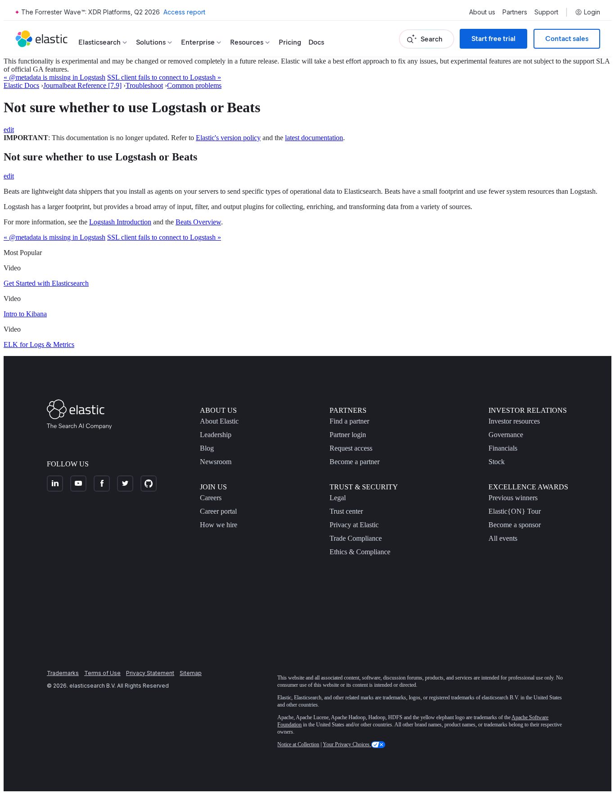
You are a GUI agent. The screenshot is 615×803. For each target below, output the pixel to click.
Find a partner (349, 421)
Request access (351, 448)
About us (482, 12)
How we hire (218, 525)
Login (592, 12)
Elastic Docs (21, 85)
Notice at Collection (298, 744)
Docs (316, 42)
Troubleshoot (144, 85)
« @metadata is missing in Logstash (54, 77)
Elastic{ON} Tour (514, 511)
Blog (207, 448)
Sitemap (191, 673)
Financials (502, 448)
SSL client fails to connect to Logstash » (164, 77)
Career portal (218, 511)
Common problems (194, 85)
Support (546, 12)
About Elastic (219, 421)
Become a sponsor (514, 525)
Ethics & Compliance (360, 552)
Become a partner (355, 461)
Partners (514, 12)
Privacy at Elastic (354, 525)
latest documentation (314, 137)
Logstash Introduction (120, 222)
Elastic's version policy (228, 137)
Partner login (348, 434)
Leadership (215, 434)
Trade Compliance (356, 538)
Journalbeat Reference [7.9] (82, 85)
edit (9, 129)
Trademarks (63, 673)
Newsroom (215, 461)
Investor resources (514, 421)
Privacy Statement (150, 673)
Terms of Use (102, 673)
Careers (211, 498)
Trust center (346, 511)
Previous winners (513, 498)
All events (502, 538)
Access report (184, 12)
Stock (496, 461)
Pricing (290, 42)
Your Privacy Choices (347, 744)
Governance (505, 434)
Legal (338, 498)
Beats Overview (198, 222)
